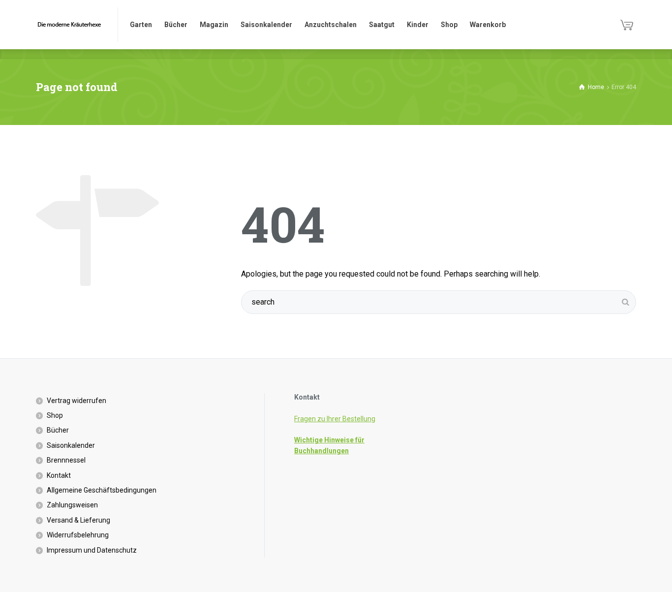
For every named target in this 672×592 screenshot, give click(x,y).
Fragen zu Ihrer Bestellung (334, 419)
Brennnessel (66, 460)
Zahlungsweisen (72, 505)
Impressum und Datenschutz (92, 550)
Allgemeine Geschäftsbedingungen (101, 490)
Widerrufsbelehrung (78, 535)
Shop (55, 415)
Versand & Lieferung (78, 520)
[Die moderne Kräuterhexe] (71, 24)
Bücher (58, 430)
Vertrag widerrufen (76, 401)
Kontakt (59, 475)
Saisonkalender (71, 445)
